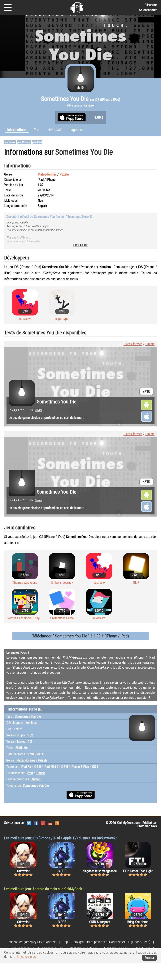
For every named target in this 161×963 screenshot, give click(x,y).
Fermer (149, 958)
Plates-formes (47, 174)
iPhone (40, 773)
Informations (17, 129)
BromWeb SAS (147, 826)
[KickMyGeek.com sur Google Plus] (42, 823)
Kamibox (10, 142)
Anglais (36, 779)
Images (75, 129)
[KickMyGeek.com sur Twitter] (28, 823)
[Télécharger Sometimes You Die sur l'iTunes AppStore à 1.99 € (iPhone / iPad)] (71, 117)
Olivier (38, 410)
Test (37, 129)
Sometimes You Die (56, 402)
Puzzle (64, 174)
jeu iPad (37, 142)
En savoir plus (26, 957)
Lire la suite (80, 245)
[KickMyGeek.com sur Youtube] (50, 823)
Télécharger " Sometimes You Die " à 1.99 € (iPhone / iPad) (80, 636)
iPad (30, 773)
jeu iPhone (23, 142)
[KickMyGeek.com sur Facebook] (35, 823)
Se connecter (148, 10)
